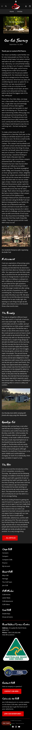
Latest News (6, 598)
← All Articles (10, 538)
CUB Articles (6, 594)
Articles (19, 11)
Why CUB (5, 575)
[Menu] (2, 6)
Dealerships (6, 614)
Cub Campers (17, 720)
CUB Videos (6, 604)
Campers (5, 556)
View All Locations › (8, 635)
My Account (6, 566)
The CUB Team (7, 582)
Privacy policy (11, 723)
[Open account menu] (26, 6)
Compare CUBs (7, 559)
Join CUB (5, 585)
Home (12, 11)
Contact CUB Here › (11, 691)
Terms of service (20, 723)
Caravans (5, 553)
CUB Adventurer (7, 601)
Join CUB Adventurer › (13, 714)
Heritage (5, 579)
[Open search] (6, 6)
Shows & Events (7, 617)
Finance (4, 563)
